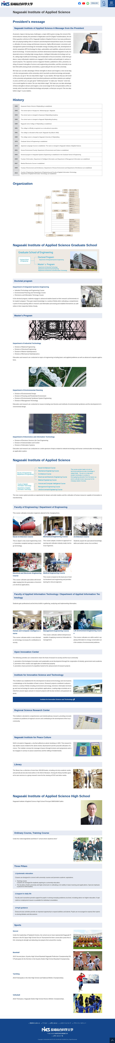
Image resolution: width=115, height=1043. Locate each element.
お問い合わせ (53, 1023)
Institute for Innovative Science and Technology (56, 699)
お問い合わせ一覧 (58, 1036)
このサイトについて (65, 1023)
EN (94, 3)
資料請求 (113, 1032)
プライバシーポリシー (80, 1023)
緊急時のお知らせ (35, 1023)
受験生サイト (113, 1025)
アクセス (44, 1023)
